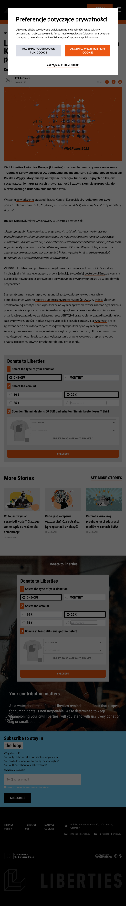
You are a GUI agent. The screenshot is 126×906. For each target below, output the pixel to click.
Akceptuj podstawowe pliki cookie (38, 50)
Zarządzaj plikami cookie (63, 65)
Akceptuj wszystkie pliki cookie (87, 50)
